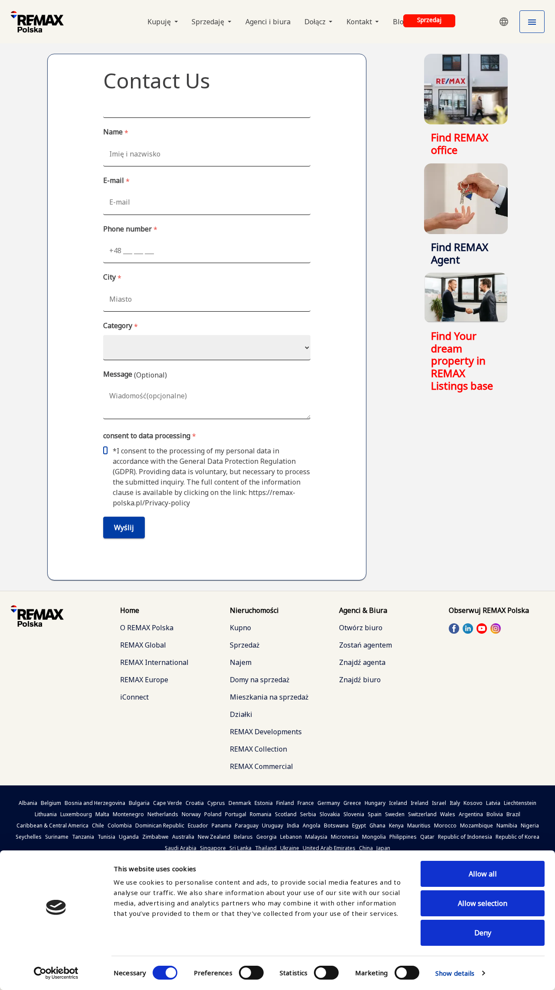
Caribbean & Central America (52, 825)
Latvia (493, 803)
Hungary (375, 803)
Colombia (120, 825)
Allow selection (482, 903)
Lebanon (291, 836)
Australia (183, 836)
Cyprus (216, 803)
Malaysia (316, 836)
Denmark (240, 803)
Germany (328, 803)
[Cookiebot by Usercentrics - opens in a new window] (56, 973)
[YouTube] (482, 628)
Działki (241, 714)
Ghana (377, 825)
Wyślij (124, 527)
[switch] (251, 973)
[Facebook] (454, 628)
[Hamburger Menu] (532, 21)
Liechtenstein (520, 803)
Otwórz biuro (360, 627)
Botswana (336, 825)
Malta (102, 814)
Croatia (195, 803)
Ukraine (289, 848)
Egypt (359, 825)
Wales (447, 814)
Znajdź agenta (362, 662)
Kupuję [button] (160, 21)
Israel (439, 803)
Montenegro (128, 814)
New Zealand (214, 836)
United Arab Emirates (329, 848)
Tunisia (106, 836)
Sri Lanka (240, 848)
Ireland (419, 803)
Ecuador (198, 825)
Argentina (471, 814)
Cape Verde (167, 803)
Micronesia (345, 836)
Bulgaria (139, 803)
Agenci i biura (268, 21)
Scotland (286, 814)
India (293, 825)
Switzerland (422, 814)
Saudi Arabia (180, 848)
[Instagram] (495, 628)
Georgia (266, 836)
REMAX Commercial (261, 766)
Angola (311, 825)
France (305, 803)
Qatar (427, 836)
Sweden (395, 814)
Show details (454, 973)
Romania (260, 814)
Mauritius (419, 825)
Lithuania (46, 814)
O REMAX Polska (146, 627)
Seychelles (29, 836)
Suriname (57, 836)
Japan (383, 848)
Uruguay (272, 825)
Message (135, 374)
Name (115, 132)
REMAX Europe (144, 679)
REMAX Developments (266, 731)
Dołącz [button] (315, 21)
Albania (28, 803)
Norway (191, 814)
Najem (240, 662)
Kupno (240, 627)
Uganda (129, 836)
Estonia (264, 803)
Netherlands (162, 814)
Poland (213, 814)
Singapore (213, 848)
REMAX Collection (258, 749)
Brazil (513, 814)
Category (120, 326)
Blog (400, 21)
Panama (222, 825)
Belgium (51, 803)
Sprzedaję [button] (209, 21)
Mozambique (476, 825)
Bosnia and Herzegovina (95, 803)
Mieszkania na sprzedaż (269, 697)
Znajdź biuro (360, 679)
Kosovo (473, 803)
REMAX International (154, 662)
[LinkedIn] (468, 628)
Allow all (483, 874)
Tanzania (83, 836)
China (366, 848)
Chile (98, 825)
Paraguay (246, 825)
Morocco (445, 825)
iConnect (134, 697)
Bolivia (494, 814)
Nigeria (530, 825)
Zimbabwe (155, 836)
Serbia (308, 814)
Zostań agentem (365, 645)
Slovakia (330, 814)
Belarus (243, 836)
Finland (285, 803)
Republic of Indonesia (465, 836)
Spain (375, 814)
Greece (352, 803)
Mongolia (374, 836)
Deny (482, 933)
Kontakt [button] (360, 21)
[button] (504, 21)
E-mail (116, 181)
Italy (455, 803)
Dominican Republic (159, 825)
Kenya (396, 825)
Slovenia (353, 814)
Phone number (130, 229)
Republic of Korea (517, 836)
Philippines (403, 836)
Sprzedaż (245, 645)
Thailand (266, 848)
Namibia (506, 825)
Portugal (235, 814)
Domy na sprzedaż (260, 679)
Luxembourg (76, 814)
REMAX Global (143, 645)
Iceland (398, 803)
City (112, 277)
